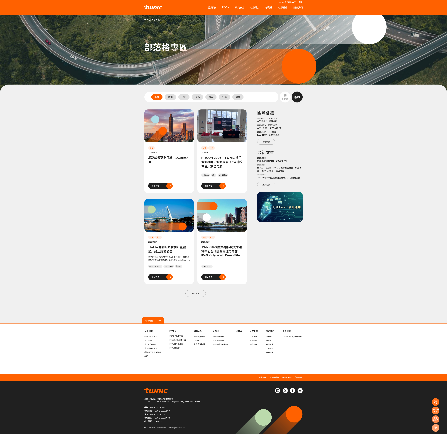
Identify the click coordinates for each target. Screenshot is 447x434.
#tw (213, 175)
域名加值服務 (150, 344)
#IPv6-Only (206, 266)
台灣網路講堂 (218, 336)
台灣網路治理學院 (220, 344)
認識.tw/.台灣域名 (151, 336)
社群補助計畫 (218, 340)
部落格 (238, 331)
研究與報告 (287, 377)
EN (300, 2)
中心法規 (269, 352)
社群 (224, 97)
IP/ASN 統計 (174, 348)
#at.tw (178, 266)
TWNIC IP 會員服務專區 (285, 2)
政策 (184, 97)
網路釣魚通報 (199, 336)
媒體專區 (299, 377)
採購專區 (262, 377)
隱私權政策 (274, 377)
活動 (197, 97)
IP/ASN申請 (435, 410)
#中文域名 (223, 175)
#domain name (155, 266)
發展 (211, 97)
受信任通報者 (199, 344)
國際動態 (253, 340)
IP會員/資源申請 (176, 336)
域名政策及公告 (150, 348)
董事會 (269, 340)
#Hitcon (205, 175)
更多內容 (266, 142)
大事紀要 (269, 348)
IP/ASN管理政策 (176, 344)
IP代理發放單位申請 (177, 340)
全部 (157, 97)
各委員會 (269, 344)
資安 (238, 97)
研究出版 (253, 344)
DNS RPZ (198, 340)
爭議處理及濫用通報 (152, 352)
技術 (170, 97)
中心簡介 (269, 336)
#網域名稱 (169, 266)
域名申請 (148, 340)
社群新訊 (253, 336)
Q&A (146, 356)
